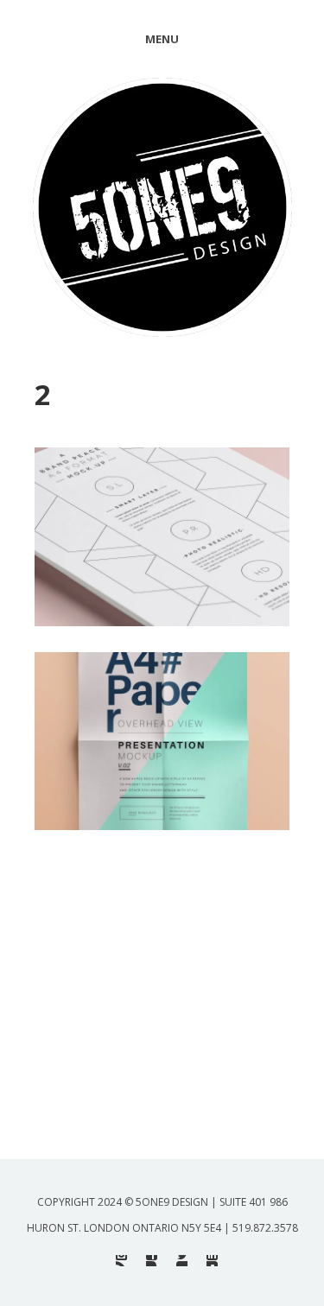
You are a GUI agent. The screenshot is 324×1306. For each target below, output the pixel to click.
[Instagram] (121, 1260)
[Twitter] (181, 1260)
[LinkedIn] (212, 1260)
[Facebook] (151, 1260)
